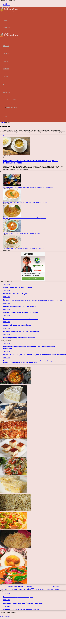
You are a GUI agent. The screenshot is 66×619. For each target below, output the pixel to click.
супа (48, 589)
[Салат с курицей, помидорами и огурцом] (13, 529)
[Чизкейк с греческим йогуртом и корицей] (13, 456)
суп (45, 589)
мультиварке (38, 586)
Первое (6, 53)
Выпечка (6, 92)
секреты (37, 589)
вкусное (6, 586)
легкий (33, 586)
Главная (2, 122)
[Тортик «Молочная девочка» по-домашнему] (13, 402)
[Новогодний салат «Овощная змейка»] (13, 583)
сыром (51, 589)
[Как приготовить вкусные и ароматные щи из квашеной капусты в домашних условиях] (12, 232)
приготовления (6, 589)
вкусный (10, 586)
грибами (16, 586)
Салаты (6, 69)
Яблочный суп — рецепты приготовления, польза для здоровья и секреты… (26, 202)
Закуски (6, 76)
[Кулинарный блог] (9, 11)
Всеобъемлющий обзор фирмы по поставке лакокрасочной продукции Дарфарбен (28, 187)
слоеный (41, 589)
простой (14, 589)
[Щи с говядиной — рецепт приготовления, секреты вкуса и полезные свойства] (12, 247)
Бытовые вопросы (10, 99)
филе (58, 589)
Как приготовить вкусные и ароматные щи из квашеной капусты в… (23, 233)
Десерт (5, 84)
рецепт (19, 589)
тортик (55, 589)
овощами (43, 586)
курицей (29, 586)
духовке (25, 586)
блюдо (1, 586)
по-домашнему (48, 586)
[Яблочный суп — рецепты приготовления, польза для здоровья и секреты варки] (12, 201)
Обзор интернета (11, 107)
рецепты (25, 589)
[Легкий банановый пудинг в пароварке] (13, 492)
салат (31, 589)
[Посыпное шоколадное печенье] (13, 420)
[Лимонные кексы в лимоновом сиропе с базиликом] (13, 565)
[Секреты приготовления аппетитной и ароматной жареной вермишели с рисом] (15, 511)
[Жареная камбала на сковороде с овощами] (13, 474)
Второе (5, 61)
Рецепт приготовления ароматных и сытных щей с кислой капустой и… (24, 218)
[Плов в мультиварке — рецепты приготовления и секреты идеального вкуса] (15, 547)
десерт (21, 586)
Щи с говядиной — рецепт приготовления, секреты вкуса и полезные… (24, 248)
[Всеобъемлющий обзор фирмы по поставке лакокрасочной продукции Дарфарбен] (12, 185)
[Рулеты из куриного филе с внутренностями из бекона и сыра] (13, 438)
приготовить (56, 586)
